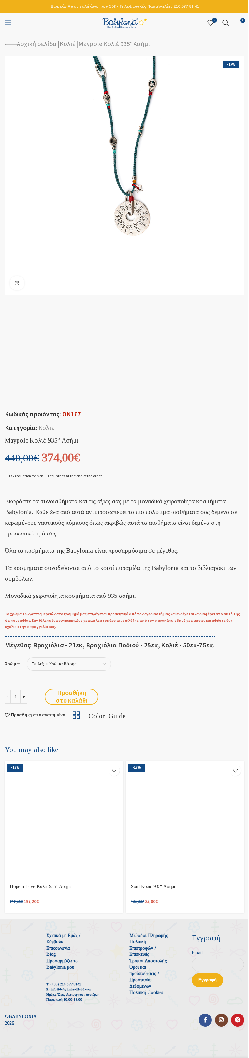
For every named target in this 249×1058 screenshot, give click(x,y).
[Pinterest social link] (237, 1020)
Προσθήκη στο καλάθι (71, 697)
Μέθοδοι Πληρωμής (148, 935)
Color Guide (107, 715)
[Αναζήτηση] (225, 22)
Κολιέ (67, 44)
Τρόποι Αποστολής (148, 960)
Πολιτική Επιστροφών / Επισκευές (142, 948)
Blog (51, 954)
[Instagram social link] (221, 1020)
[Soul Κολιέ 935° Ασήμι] (185, 820)
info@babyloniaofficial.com (71, 989)
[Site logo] (124, 22)
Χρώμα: (12, 664)
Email (197, 952)
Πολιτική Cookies (146, 992)
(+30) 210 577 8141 (66, 984)
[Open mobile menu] (8, 22)
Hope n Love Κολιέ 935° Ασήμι (40, 886)
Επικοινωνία (58, 948)
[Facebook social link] (205, 1020)
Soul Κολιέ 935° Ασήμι (153, 886)
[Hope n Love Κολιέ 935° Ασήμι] (64, 820)
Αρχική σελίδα (36, 44)
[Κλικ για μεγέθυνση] (17, 283)
